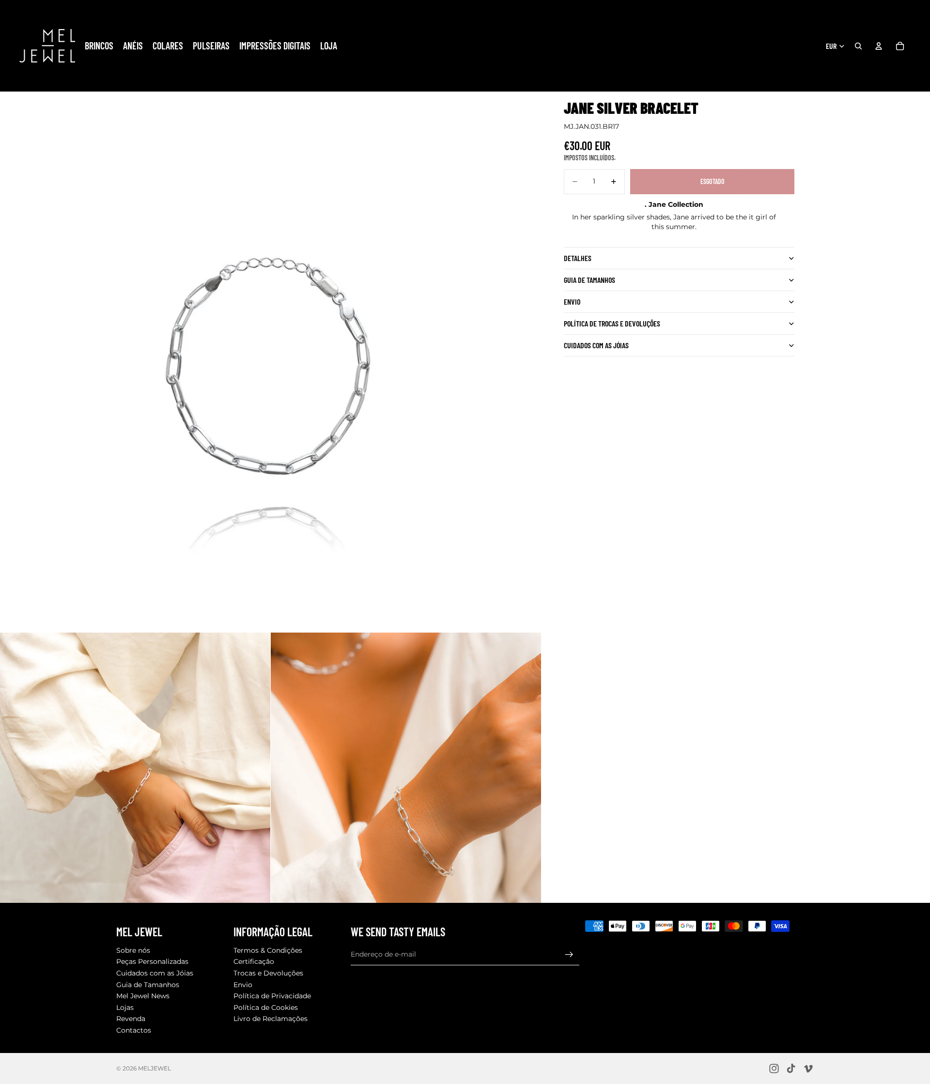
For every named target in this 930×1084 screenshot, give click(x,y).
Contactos (133, 1030)
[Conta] (878, 46)
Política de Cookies (265, 1007)
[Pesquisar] (858, 46)
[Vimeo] (808, 1068)
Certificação (253, 962)
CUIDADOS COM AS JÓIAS (596, 345)
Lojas (125, 1007)
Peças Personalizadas (152, 962)
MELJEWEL (154, 1068)
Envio (572, 302)
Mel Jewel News (143, 996)
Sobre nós (133, 950)
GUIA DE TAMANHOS (589, 280)
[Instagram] (774, 1068)
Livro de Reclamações (270, 1019)
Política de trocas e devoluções (612, 323)
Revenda (130, 1019)
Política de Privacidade (272, 996)
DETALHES (577, 258)
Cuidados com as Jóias (154, 973)
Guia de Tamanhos (147, 984)
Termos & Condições (267, 950)
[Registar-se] (569, 955)
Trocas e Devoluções (268, 973)
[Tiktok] (791, 1068)
